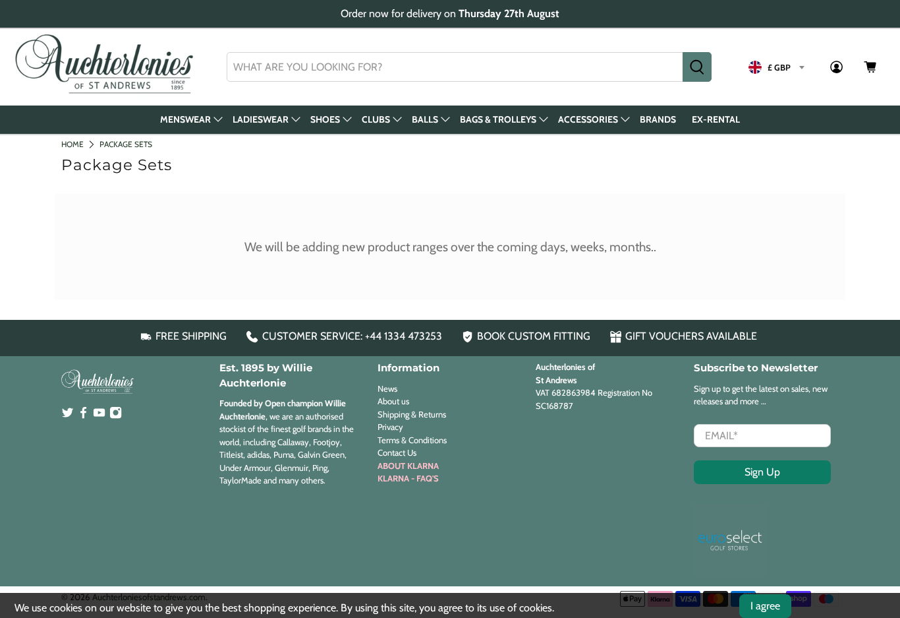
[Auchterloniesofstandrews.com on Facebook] (83, 415)
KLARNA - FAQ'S (408, 478)
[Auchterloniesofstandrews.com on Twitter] (67, 415)
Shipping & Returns (412, 414)
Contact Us (397, 452)
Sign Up (762, 472)
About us (393, 401)
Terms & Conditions (412, 440)
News (387, 388)
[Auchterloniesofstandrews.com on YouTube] (99, 415)
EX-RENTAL (716, 119)
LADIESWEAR (261, 119)
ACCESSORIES (588, 119)
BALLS (425, 119)
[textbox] (776, 67)
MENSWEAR (185, 119)
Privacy (390, 426)
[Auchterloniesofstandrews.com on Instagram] (115, 415)
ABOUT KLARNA (408, 465)
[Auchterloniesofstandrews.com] (107, 67)
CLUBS (376, 119)
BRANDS (658, 119)
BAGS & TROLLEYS (498, 119)
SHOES (325, 119)
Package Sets (125, 144)
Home (72, 144)
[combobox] (455, 67)
